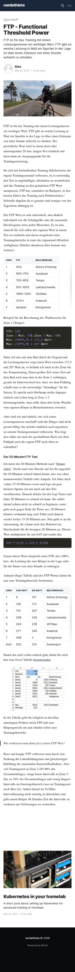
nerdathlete (14, 5)
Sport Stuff (10, 19)
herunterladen (42, 659)
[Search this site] (62, 5)
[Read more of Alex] (8, 68)
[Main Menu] (69, 5)
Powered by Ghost (37, 945)
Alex (18, 66)
